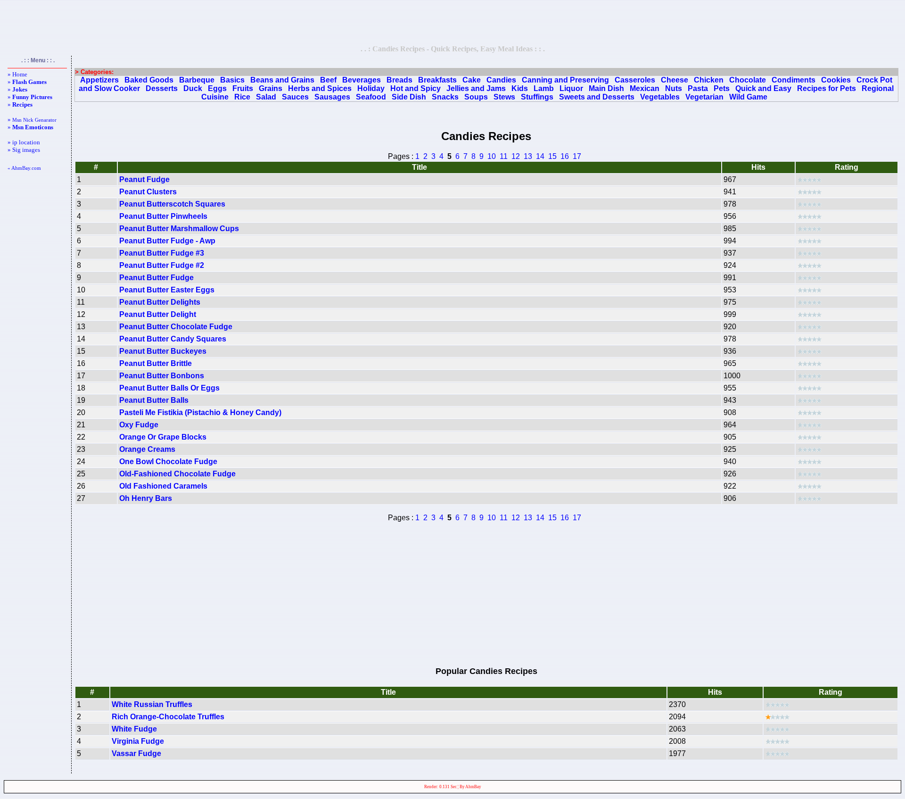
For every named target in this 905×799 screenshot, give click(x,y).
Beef (328, 80)
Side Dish (409, 97)
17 (577, 156)
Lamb (544, 88)
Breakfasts (437, 80)
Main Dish (606, 88)
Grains (270, 88)
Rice (242, 97)
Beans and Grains (282, 80)
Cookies (836, 80)
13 (528, 156)
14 (540, 156)
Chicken (709, 80)
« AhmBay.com (24, 168)
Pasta (698, 88)
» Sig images (24, 149)
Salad (266, 97)
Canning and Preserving (565, 80)
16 (564, 156)
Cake (471, 80)
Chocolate (747, 80)
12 (515, 156)
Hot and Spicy (415, 88)
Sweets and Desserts (596, 97)
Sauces (295, 97)
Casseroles (635, 80)
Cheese (674, 80)
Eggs (217, 88)
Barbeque (196, 80)
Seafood (371, 97)
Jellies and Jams (476, 88)
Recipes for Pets (826, 88)
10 (491, 156)
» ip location (24, 142)
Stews (504, 97)
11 (504, 156)
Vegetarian (704, 97)
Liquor (571, 88)
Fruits (242, 88)
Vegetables (660, 97)
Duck (192, 88)
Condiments (793, 80)
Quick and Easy (763, 88)
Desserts (162, 88)
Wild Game (748, 97)
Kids (519, 88)
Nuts (673, 88)
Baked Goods (148, 80)
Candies (501, 80)
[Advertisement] (452, 22)
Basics (232, 80)
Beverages (361, 80)
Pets (722, 88)
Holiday (371, 88)
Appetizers (99, 80)
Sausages (332, 97)
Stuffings (537, 97)
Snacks (445, 97)
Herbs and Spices (320, 88)
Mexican (644, 88)
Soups (476, 97)
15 (552, 156)
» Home (17, 74)
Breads (399, 80)
